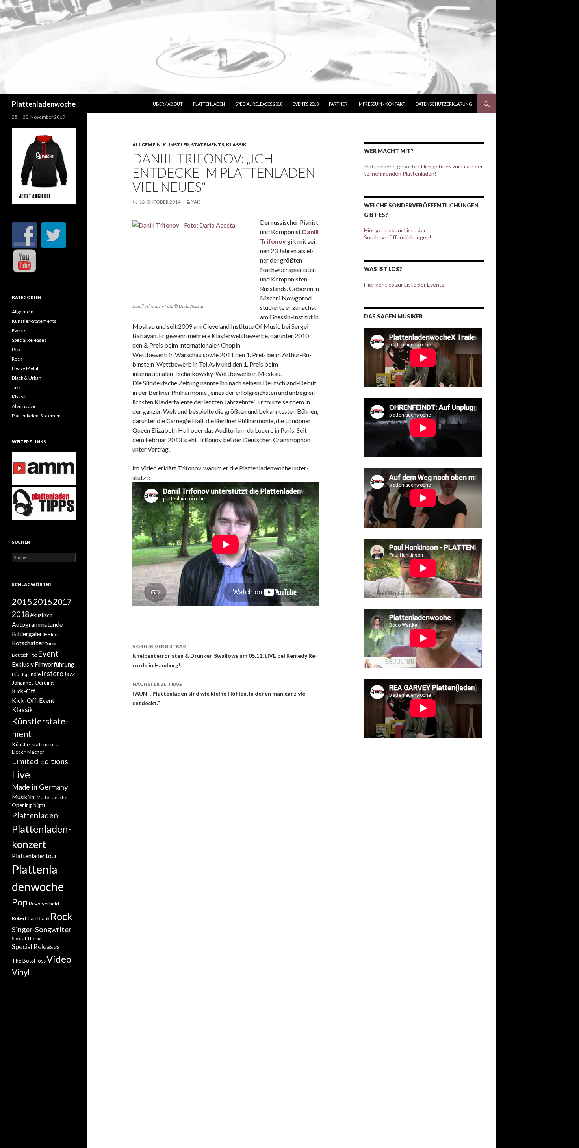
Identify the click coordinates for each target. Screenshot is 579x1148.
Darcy (50, 643)
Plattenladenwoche (44, 104)
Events (19, 330)
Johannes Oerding (33, 683)
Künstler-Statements (193, 145)
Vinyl (21, 972)
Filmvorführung (54, 664)
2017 (62, 601)
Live (21, 774)
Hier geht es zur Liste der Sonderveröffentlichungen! (397, 234)
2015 (22, 601)
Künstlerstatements (35, 744)
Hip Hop (20, 674)
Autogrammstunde (37, 624)
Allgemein (146, 145)
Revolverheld (43, 903)
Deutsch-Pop (24, 654)
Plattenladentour (34, 855)
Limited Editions (40, 761)
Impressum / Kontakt (381, 103)
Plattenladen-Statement (37, 415)
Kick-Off (23, 690)
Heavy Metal (25, 368)
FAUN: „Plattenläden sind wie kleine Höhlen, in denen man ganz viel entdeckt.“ (219, 693)
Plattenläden (209, 103)
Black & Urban (26, 378)
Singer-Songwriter (41, 929)
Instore (52, 674)
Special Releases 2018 (258, 103)
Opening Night (28, 805)
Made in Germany (40, 787)
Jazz (16, 387)
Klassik (236, 145)
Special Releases (29, 340)
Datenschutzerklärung (444, 103)
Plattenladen (35, 815)
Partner (338, 103)
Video (58, 959)
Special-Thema (26, 938)
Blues (54, 634)
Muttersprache (52, 797)
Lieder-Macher (28, 752)
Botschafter (28, 642)
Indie (35, 674)
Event (48, 653)
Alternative (23, 406)
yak (195, 202)
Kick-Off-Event (33, 700)
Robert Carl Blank (31, 918)
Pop (16, 349)
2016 (42, 601)
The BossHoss (29, 960)
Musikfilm (24, 797)
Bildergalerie (29, 633)
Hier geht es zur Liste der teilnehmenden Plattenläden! (423, 170)
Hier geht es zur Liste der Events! (405, 284)
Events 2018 (306, 103)
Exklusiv (23, 664)
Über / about (168, 103)
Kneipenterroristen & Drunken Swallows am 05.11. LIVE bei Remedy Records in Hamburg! (224, 655)
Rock (17, 359)
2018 (20, 613)
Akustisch (41, 615)
